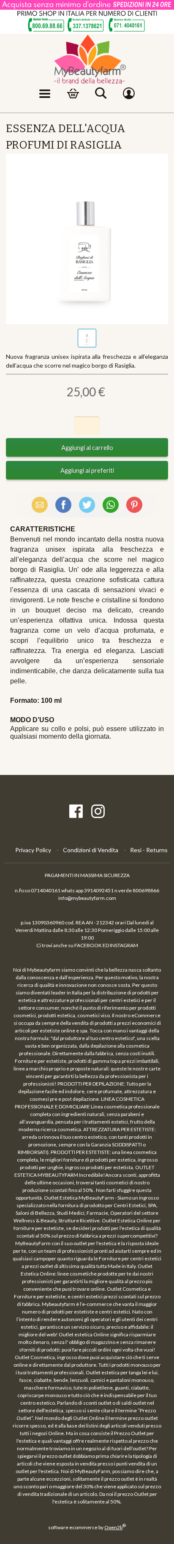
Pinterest (134, 504)
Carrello (73, 93)
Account (129, 93)
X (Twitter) (87, 504)
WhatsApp (110, 504)
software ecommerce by (87, 1527)
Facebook (63, 504)
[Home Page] (87, 59)
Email (39, 504)
